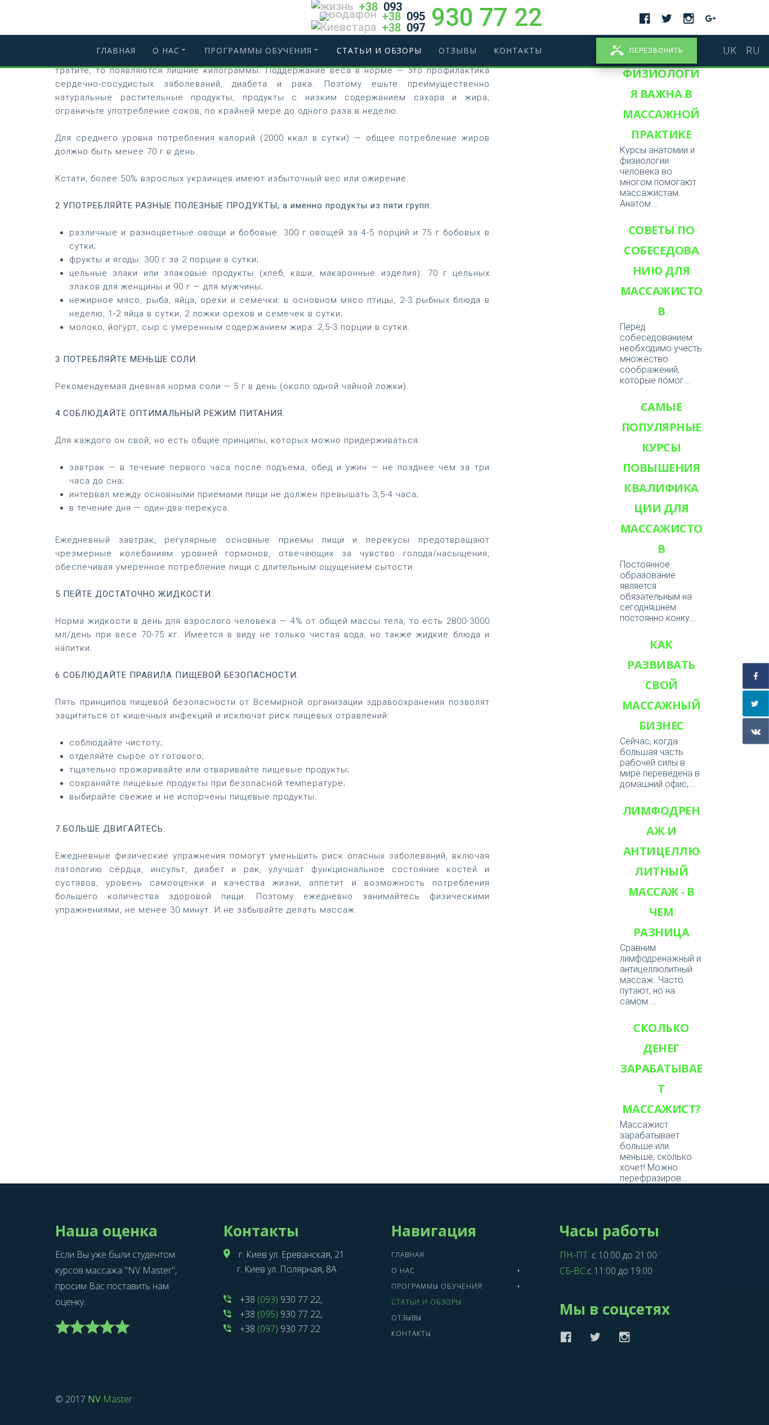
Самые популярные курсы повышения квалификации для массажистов (661, 477)
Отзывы (458, 50)
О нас (166, 50)
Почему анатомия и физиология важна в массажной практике (661, 83)
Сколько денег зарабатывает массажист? (661, 1068)
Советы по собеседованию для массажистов (661, 270)
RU (753, 50)
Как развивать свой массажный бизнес (661, 685)
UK (731, 50)
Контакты (518, 50)
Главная (116, 50)
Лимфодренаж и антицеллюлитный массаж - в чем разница (661, 871)
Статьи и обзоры (379, 50)
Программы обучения (258, 50)
